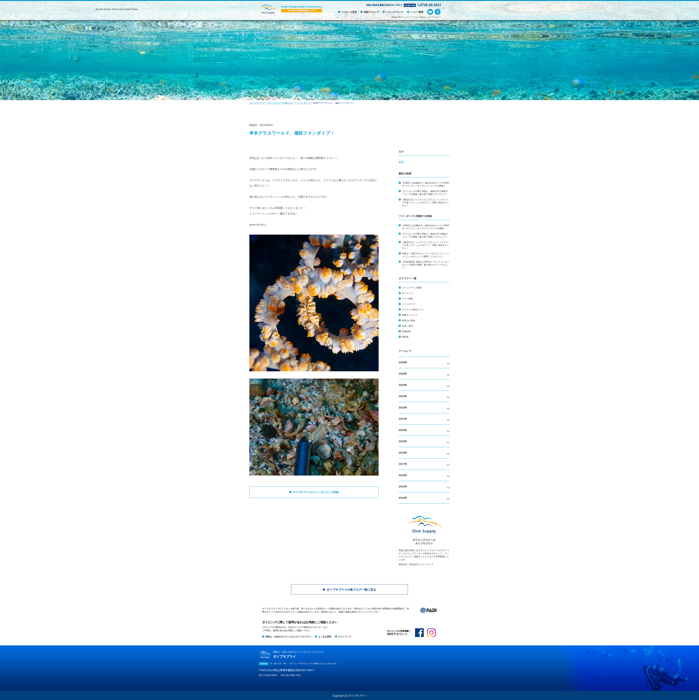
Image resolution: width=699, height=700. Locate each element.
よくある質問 (324, 636)
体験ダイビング (371, 12)
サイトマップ (344, 636)
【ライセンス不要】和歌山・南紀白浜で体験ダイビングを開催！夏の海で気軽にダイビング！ (425, 192)
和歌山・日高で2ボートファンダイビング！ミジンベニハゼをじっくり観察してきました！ (425, 255)
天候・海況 (407, 326)
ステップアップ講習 (412, 287)
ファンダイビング (394, 12)
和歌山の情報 (408, 320)
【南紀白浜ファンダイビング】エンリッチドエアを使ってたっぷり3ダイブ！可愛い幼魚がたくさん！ (425, 202)
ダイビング (407, 293)
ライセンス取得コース (413, 309)
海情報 (405, 337)
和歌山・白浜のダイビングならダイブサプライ (288, 636)
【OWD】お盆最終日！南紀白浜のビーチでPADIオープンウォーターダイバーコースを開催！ (425, 184)
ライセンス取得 (349, 12)
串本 (401, 161)
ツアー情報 (407, 298)
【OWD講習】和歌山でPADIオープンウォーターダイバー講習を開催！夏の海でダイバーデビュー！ (425, 265)
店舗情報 (406, 331)
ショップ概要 (416, 12)
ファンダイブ (408, 304)
